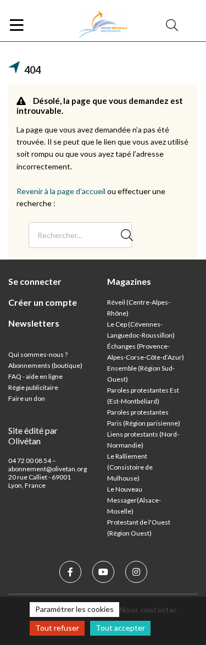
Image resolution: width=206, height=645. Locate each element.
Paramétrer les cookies (74, 609)
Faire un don (26, 398)
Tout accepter (120, 627)
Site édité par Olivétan (33, 435)
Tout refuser (57, 627)
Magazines (129, 281)
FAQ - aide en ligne (35, 376)
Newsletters (33, 323)
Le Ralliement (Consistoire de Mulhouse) (130, 467)
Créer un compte (42, 302)
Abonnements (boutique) (45, 365)
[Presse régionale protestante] (103, 25)
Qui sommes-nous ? (38, 354)
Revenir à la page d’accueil (60, 191)
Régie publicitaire (33, 387)
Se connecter (35, 281)
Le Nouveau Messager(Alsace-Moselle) (134, 500)
